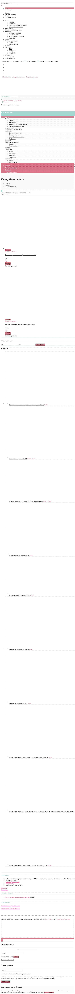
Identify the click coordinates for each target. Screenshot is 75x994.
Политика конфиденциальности (10, 906)
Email (3, 970)
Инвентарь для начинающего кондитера (17, 897)
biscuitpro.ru (9, 883)
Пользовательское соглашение (10, 908)
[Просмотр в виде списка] (3, 191)
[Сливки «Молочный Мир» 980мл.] (31, 648)
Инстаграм (4, 890)
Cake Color (12, 52)
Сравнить (8, 250)
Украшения (8, 55)
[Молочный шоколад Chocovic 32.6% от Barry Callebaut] (31, 500)
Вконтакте (4, 888)
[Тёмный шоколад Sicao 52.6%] (31, 457)
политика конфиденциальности (45, 978)
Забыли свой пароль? (7, 960)
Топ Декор (12, 50)
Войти (16, 956)
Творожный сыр (13, 44)
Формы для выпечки (15, 33)
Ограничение (40, 344)
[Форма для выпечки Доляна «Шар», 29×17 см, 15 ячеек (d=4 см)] (31, 864)
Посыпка (11, 22)
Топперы (11, 57)
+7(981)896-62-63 (10, 17)
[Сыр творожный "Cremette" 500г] (31, 554)
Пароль (3, 953)
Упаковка (7, 39)
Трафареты (12, 38)
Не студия (67, 919)
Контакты (8, 16)
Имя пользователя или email (10, 950)
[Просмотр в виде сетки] (1, 191)
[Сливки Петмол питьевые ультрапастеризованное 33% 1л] (29, 403)
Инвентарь (8, 31)
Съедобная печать (10, 58)
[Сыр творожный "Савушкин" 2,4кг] (28, 593)
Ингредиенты (9, 28)
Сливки (11, 42)
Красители (8, 47)
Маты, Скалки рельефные (16, 36)
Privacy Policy (48, 919)
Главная (7, 13)
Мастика (7, 45)
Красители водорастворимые (18, 25)
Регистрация (6, 981)
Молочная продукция (11, 41)
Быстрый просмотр (10, 251)
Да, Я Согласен (49, 992)
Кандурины (12, 23)
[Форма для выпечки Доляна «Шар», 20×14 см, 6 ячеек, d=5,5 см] (31, 756)
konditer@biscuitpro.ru (12, 882)
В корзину (8, 263)
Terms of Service (60, 919)
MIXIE (6, 20)
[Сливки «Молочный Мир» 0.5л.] (31, 702)
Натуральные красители (16, 27)
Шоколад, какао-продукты (13, 30)
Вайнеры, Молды (14, 34)
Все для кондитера (10, 14)
